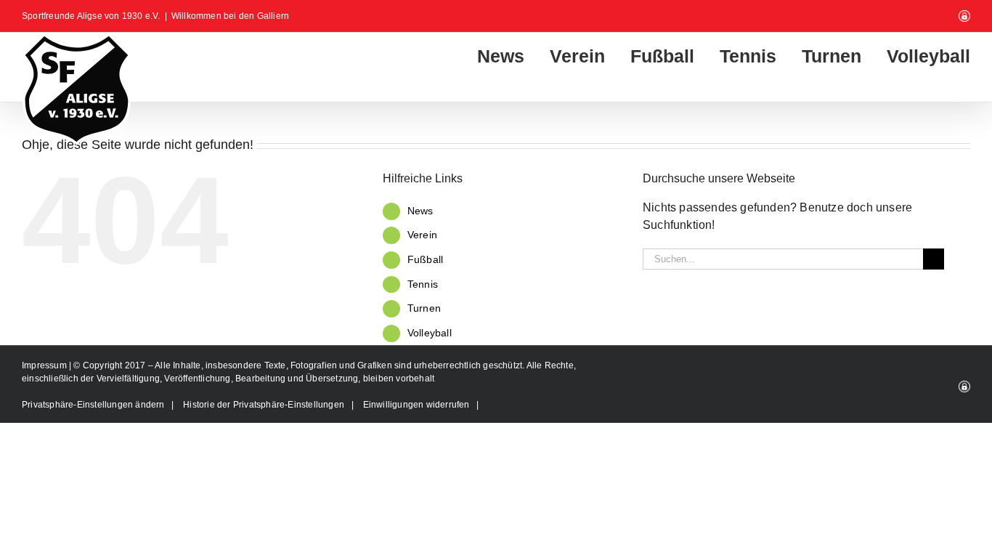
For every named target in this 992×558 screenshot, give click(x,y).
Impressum (45, 365)
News (420, 211)
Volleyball (429, 333)
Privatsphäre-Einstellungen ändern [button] (93, 405)
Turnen (424, 308)
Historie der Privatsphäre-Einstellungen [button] (263, 405)
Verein (422, 234)
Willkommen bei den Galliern (230, 16)
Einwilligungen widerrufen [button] (416, 405)
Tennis (422, 284)
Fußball (425, 259)
